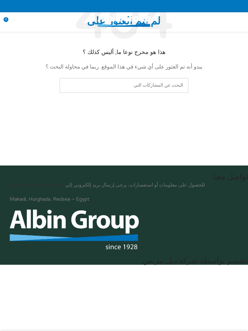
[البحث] (66, 85)
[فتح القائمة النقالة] (240, 22)
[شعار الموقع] (124, 22)
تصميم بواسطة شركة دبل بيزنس (195, 260)
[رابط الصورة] (74, 229)
